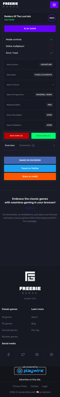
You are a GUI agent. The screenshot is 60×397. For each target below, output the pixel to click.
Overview (10, 145)
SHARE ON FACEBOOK (30, 160)
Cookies (35, 386)
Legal (44, 386)
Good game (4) (43, 136)
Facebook (8, 354)
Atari (49, 115)
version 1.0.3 (30, 298)
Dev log (35, 330)
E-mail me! (51, 354)
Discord (37, 354)
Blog (33, 323)
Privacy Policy (20, 386)
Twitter (23, 354)
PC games (7, 323)
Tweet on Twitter (30, 168)
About (34, 317)
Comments (26, 145)
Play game (30, 29)
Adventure (46, 64)
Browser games (10, 336)
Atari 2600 (9, 20)
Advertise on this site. (30, 379)
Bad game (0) (16, 136)
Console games (9, 330)
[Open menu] (54, 4)
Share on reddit (30, 176)
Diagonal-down (44, 94)
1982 (50, 105)
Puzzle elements (43, 75)
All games (7, 317)
